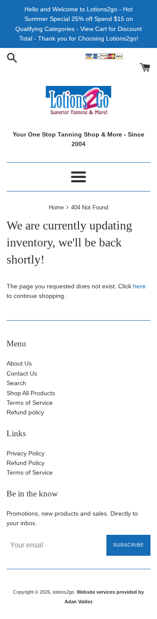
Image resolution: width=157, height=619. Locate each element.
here (139, 286)
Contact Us (22, 373)
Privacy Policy (25, 453)
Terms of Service (30, 402)
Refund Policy (25, 462)
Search (16, 383)
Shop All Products (31, 393)
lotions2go (63, 592)
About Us (19, 363)
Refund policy (25, 412)
